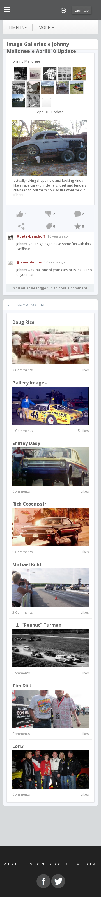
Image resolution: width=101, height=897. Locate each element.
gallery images (29, 383)
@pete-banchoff (30, 236)
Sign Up (82, 10)
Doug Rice (23, 322)
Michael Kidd (26, 564)
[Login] (63, 10)
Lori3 (18, 746)
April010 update (56, 51)
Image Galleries (26, 44)
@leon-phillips (29, 262)
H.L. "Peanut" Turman (36, 625)
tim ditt (21, 686)
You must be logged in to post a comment (50, 288)
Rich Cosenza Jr (29, 504)
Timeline (17, 27)
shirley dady (26, 443)
